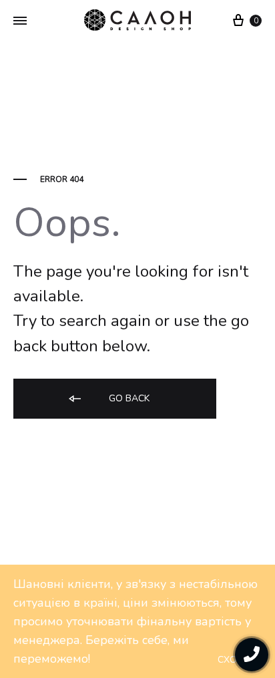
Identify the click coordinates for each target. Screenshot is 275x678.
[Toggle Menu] (20, 21)
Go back (128, 398)
